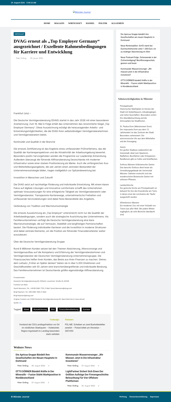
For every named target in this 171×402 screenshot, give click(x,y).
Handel (90, 23)
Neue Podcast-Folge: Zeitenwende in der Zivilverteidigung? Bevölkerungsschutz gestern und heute (139, 60)
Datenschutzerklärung (138, 397)
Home (47, 23)
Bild (53, 309)
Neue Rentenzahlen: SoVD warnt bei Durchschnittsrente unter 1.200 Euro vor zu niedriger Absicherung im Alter (138, 49)
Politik (103, 23)
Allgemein (117, 23)
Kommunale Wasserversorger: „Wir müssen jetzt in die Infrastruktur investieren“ (84, 357)
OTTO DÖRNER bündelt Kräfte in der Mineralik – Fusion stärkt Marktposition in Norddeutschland (38, 374)
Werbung (123, 397)
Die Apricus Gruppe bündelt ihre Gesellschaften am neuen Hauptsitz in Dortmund (36, 357)
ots (20, 303)
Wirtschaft (75, 23)
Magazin (59, 23)
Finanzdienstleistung (69, 309)
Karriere (86, 309)
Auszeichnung (40, 309)
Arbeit (26, 309)
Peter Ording (21, 58)
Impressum (154, 397)
